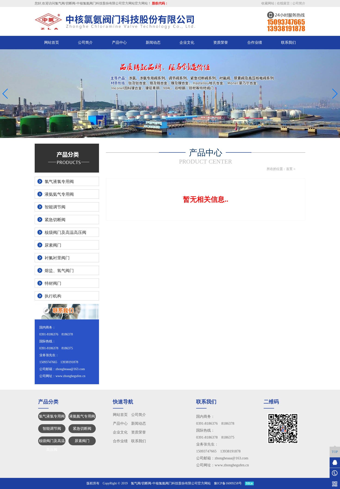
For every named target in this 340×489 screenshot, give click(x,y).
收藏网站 (267, 3)
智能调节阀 (52, 428)
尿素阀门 (82, 441)
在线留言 (283, 3)
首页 (289, 169)
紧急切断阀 (82, 428)
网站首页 (51, 42)
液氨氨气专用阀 (82, 416)
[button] (166, 134)
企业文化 (186, 42)
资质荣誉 (220, 42)
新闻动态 (153, 42)
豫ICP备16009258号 (228, 483)
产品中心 (119, 42)
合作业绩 (254, 42)
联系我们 (288, 42)
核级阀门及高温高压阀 (52, 442)
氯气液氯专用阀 (52, 416)
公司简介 (298, 3)
